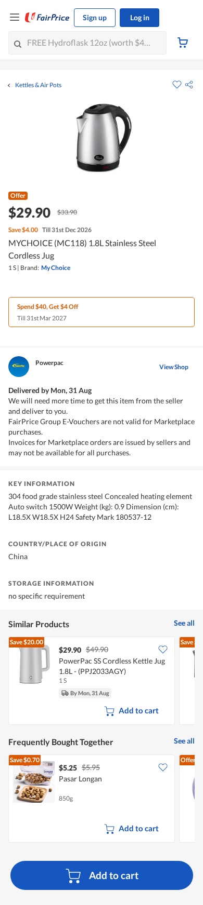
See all (184, 622)
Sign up (95, 17)
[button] (189, 84)
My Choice (55, 268)
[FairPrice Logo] (47, 17)
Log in (139, 17)
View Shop (173, 367)
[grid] (101, 682)
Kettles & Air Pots (38, 85)
